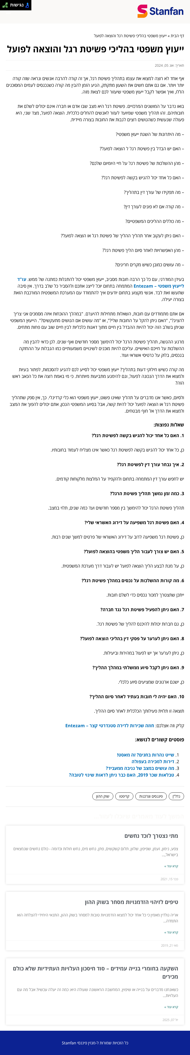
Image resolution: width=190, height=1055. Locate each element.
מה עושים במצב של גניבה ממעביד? (140, 768)
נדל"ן (176, 796)
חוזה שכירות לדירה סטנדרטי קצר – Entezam (109, 725)
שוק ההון (102, 796)
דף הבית (177, 35)
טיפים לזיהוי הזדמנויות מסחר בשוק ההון (131, 901)
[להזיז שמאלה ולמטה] (3, 6)
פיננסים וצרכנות (151, 796)
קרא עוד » (171, 866)
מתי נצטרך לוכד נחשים (151, 835)
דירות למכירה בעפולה (153, 761)
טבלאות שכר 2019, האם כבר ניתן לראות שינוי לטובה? (121, 775)
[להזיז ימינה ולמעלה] (6, 3)
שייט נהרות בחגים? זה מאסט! (145, 755)
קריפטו (124, 796)
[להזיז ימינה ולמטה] (6, 6)
